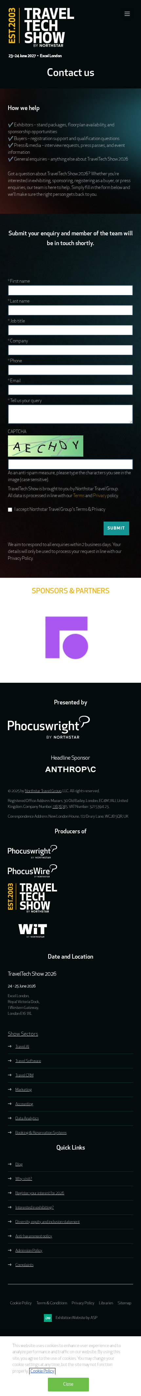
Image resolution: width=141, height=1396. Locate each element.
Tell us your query (25, 401)
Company (18, 341)
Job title (16, 321)
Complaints (24, 1265)
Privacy (100, 496)
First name (19, 281)
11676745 (60, 807)
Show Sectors (23, 1034)
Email (14, 381)
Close (68, 1384)
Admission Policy (28, 1251)
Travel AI (22, 1047)
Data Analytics (27, 1119)
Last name (19, 301)
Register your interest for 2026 (39, 1193)
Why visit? (23, 1179)
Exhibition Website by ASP (76, 1318)
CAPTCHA (17, 432)
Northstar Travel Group (43, 791)
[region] (70, 1366)
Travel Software (28, 1061)
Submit (116, 528)
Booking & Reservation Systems (41, 1133)
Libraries (106, 1303)
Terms (79, 496)
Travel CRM (24, 1075)
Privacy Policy (83, 1303)
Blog (19, 1165)
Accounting (24, 1104)
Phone (15, 361)
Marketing (23, 1090)
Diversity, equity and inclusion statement (47, 1222)
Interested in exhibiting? (34, 1208)
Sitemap (124, 1303)
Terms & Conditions (51, 1303)
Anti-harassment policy (33, 1236)
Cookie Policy (21, 1303)
